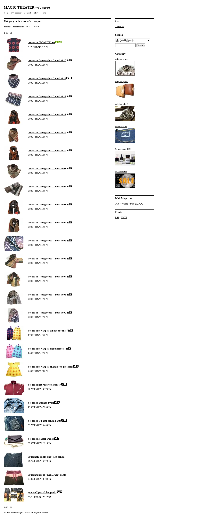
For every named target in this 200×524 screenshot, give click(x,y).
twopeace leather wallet (41, 438)
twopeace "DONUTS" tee (41, 42)
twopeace (38, 21)
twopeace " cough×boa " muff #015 (47, 150)
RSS (117, 217)
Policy (35, 13)
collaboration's (121, 104)
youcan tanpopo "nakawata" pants (47, 474)
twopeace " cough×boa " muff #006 (47, 258)
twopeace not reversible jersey (44, 384)
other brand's (23, 21)
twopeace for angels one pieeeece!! (46, 348)
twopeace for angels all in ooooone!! (47, 330)
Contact (27, 13)
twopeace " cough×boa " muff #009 (47, 312)
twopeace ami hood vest (41, 402)
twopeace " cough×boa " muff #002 (47, 186)
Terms (43, 13)
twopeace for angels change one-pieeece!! (50, 366)
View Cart (119, 26)
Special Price (121, 171)
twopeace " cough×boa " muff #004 (47, 222)
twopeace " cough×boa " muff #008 (47, 294)
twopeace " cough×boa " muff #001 (47, 168)
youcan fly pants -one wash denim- (46, 456)
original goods (121, 81)
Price (28, 26)
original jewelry (122, 59)
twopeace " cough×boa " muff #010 (47, 60)
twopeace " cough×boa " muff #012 (47, 96)
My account (16, 13)
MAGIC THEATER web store (27, 7)
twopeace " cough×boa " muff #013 (47, 114)
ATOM (124, 217)
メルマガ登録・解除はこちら (129, 203)
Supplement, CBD (123, 149)
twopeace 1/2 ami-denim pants (44, 420)
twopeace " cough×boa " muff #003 (47, 204)
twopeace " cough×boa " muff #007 (47, 276)
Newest (35, 26)
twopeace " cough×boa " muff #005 (47, 240)
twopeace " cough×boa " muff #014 (47, 132)
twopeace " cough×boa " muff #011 (47, 78)
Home (6, 13)
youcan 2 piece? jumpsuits (42, 492)
